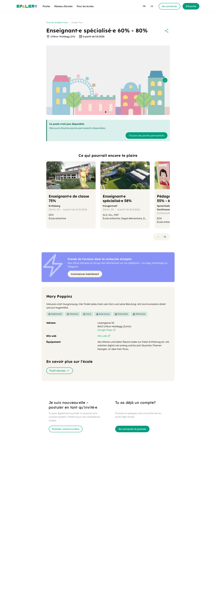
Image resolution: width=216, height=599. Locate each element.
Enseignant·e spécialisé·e (117, 198)
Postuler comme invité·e (65, 428)
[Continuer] (164, 237)
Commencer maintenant (85, 274)
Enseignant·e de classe (69, 198)
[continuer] (165, 80)
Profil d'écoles (57, 370)
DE (152, 6)
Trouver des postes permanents (146, 135)
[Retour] (158, 237)
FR (144, 6)
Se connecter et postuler (132, 428)
